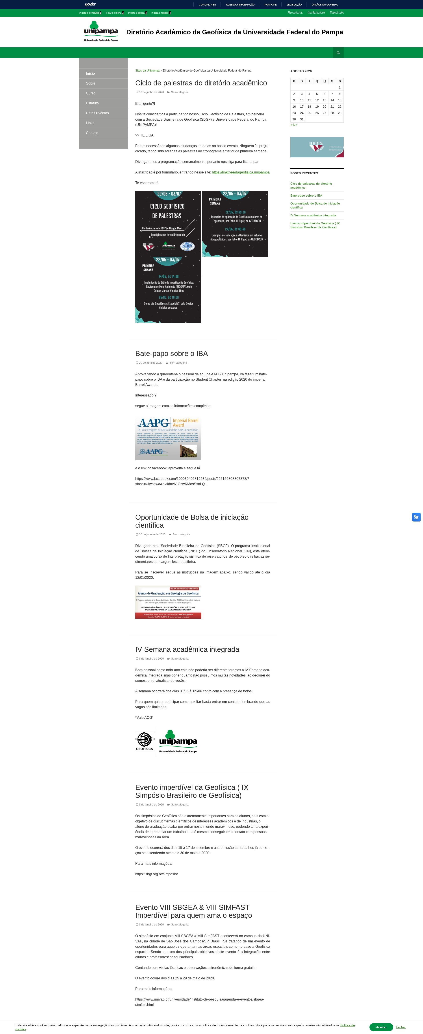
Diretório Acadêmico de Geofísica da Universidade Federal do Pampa (234, 32)
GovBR (90, 4)
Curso (90, 93)
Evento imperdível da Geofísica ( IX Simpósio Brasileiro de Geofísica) (192, 791)
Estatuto (92, 103)
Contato (92, 133)
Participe (271, 4)
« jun (293, 124)
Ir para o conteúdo (90, 12)
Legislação (294, 4)
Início (90, 73)
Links (90, 123)
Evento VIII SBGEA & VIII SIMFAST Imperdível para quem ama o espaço (193, 911)
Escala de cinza (316, 12)
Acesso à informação (240, 4)
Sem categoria (180, 92)
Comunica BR (207, 4)
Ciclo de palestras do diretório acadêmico (201, 83)
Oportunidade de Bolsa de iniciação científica (192, 521)
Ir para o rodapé (161, 12)
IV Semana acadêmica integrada (187, 649)
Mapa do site (337, 12)
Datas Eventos (97, 113)
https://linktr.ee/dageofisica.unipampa (241, 172)
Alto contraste (295, 12)
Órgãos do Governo (325, 4)
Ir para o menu (115, 12)
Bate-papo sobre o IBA (171, 353)
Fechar (401, 1027)
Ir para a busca (137, 12)
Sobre (90, 83)
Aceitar (381, 1027)
